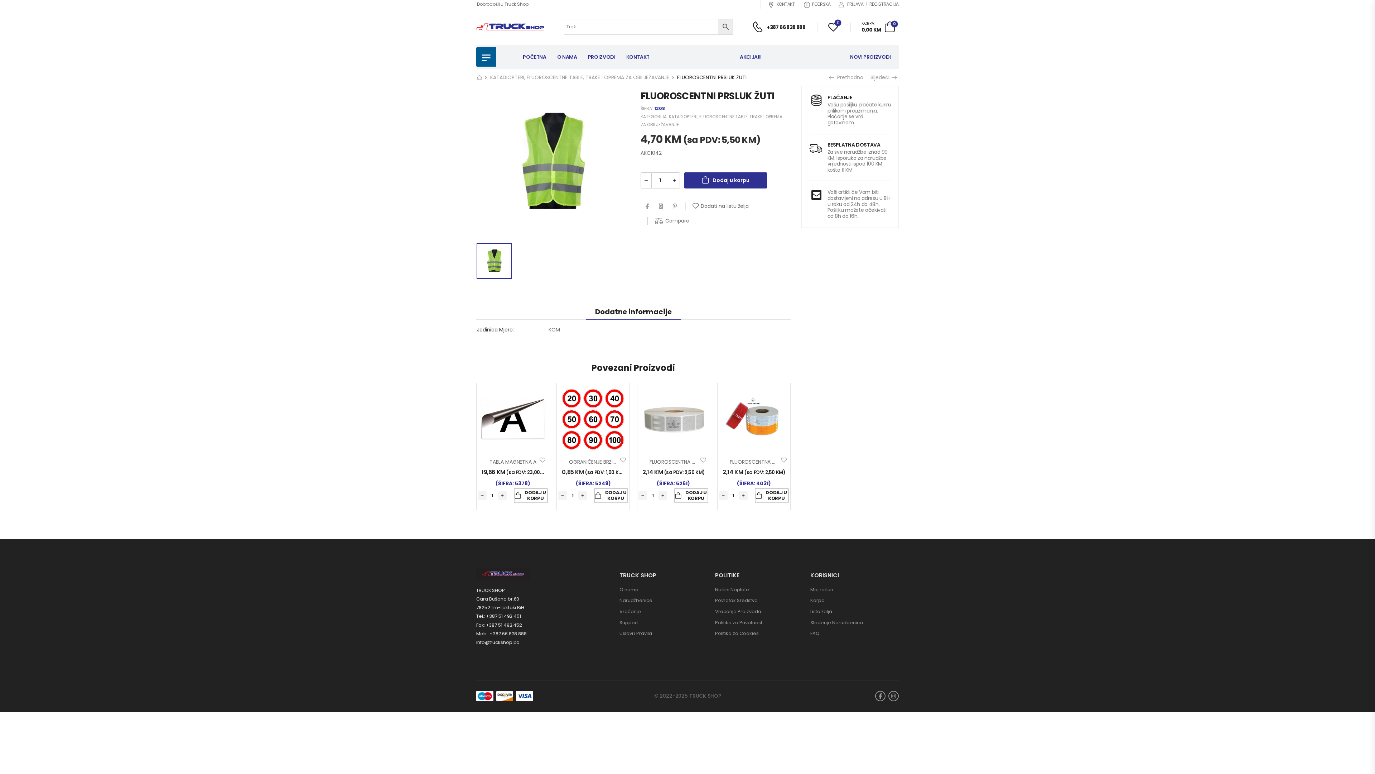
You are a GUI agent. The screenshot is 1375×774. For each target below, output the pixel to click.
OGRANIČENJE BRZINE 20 (597, 461)
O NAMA (567, 57)
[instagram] (893, 696)
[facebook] (880, 696)
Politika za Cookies (737, 633)
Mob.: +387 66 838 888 (501, 633)
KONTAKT (786, 4)
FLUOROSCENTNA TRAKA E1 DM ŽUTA (772, 461)
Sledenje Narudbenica (836, 622)
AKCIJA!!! (751, 57)
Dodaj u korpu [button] (535, 495)
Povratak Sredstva (736, 600)
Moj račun (821, 589)
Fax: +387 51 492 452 (499, 625)
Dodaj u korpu (731, 180)
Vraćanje (630, 611)
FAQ (815, 633)
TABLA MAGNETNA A (512, 461)
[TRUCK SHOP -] (510, 27)
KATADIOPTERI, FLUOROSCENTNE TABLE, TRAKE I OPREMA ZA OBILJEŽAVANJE (579, 77)
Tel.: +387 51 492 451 (498, 616)
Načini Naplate (732, 589)
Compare (677, 220)
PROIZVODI (602, 57)
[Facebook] (647, 206)
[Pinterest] (675, 206)
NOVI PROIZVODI (870, 57)
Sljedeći (880, 77)
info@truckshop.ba (498, 642)
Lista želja (821, 611)
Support (628, 622)
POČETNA (534, 57)
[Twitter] (661, 206)
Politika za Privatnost (738, 622)
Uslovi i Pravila (635, 633)
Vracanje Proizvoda (738, 611)
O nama (628, 589)
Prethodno (848, 77)
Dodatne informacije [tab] (633, 312)
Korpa (817, 600)
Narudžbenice (635, 600)
